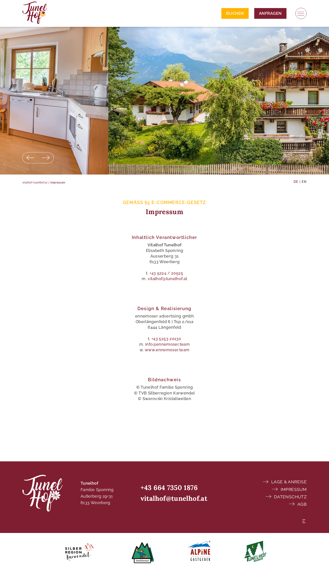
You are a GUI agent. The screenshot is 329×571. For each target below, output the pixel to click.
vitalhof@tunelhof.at (167, 278)
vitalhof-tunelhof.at (34, 182)
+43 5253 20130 (166, 338)
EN (304, 181)
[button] (30, 157)
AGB (302, 504)
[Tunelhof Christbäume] (255, 552)
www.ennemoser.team (167, 349)
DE (296, 181)
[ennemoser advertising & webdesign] (304, 521)
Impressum (294, 489)
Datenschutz (290, 496)
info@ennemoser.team (167, 344)
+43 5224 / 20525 (166, 273)
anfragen (270, 13)
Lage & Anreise (289, 481)
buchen (235, 13)
